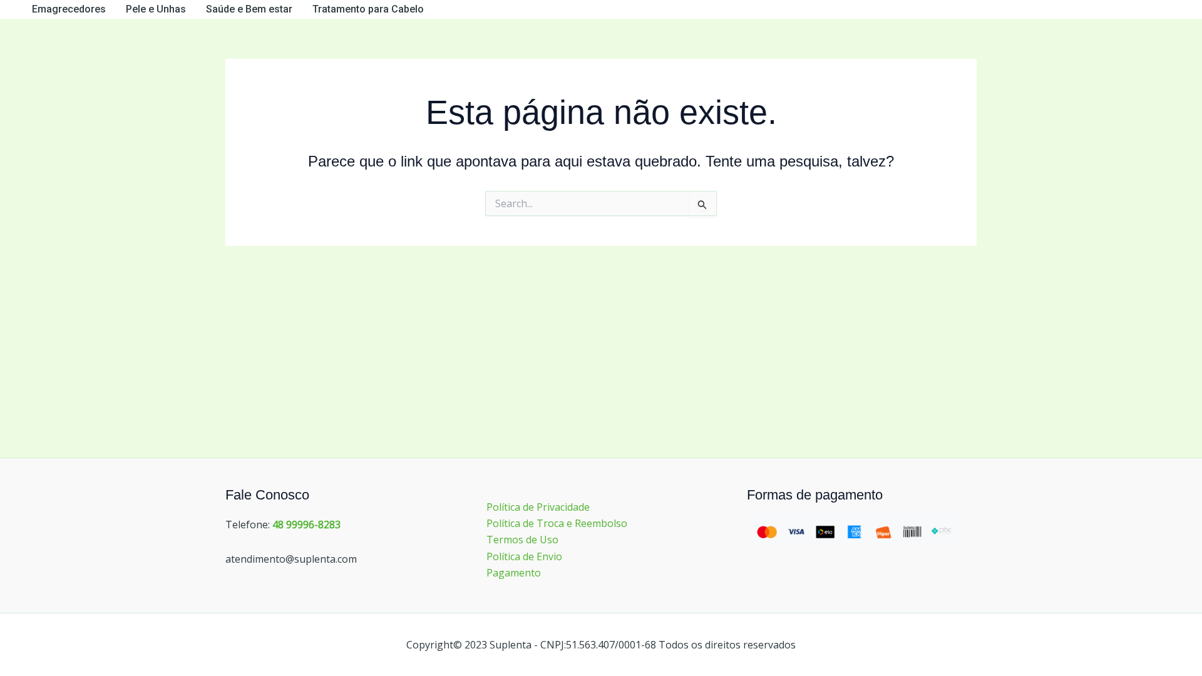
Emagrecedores (69, 9)
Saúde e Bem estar (249, 9)
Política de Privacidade (538, 507)
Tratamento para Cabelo (368, 9)
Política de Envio (524, 556)
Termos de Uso (522, 539)
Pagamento (513, 573)
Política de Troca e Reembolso (556, 523)
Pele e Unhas (156, 9)
